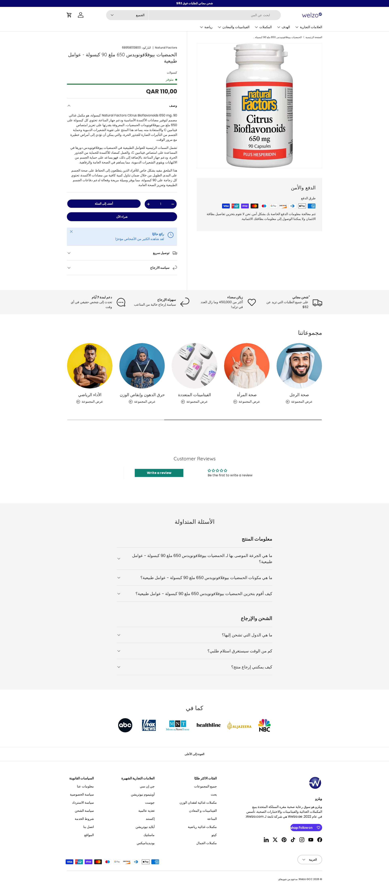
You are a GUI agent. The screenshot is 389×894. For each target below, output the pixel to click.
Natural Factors (166, 48)
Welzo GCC (306, 879)
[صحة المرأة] (246, 365)
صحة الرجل (299, 394)
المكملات (265, 27)
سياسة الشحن (84, 810)
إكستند (150, 818)
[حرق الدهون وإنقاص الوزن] (142, 365)
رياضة (208, 27)
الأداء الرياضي (90, 394)
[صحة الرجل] (299, 365)
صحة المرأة (247, 394)
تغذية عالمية (146, 810)
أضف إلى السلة (104, 204)
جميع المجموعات (205, 786)
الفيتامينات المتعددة (194, 394)
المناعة (212, 818)
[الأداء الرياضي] (89, 365)
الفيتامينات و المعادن (203, 810)
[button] (69, 15)
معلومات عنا (85, 786)
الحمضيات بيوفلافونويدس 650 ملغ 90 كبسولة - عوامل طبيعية (277, 37)
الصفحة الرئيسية (314, 37)
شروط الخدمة (84, 818)
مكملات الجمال (206, 843)
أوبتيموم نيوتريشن (143, 794)
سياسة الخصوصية (82, 794)
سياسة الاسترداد (83, 802)
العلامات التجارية (311, 27)
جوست (150, 802)
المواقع (89, 835)
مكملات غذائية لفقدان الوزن (198, 802)
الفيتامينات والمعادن (235, 27)
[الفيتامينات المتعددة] (194, 365)
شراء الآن (122, 217)
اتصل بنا (88, 827)
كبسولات (172, 72)
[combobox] (193, 15)
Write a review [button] (159, 472)
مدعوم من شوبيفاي (287, 879)
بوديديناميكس (146, 843)
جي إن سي (147, 786)
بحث (214, 794)
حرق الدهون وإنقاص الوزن (142, 394)
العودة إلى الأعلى (194, 754)
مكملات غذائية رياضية (202, 827)
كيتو (214, 835)
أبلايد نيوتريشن (145, 827)
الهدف (286, 27)
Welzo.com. (254, 816)
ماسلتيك (149, 835)
